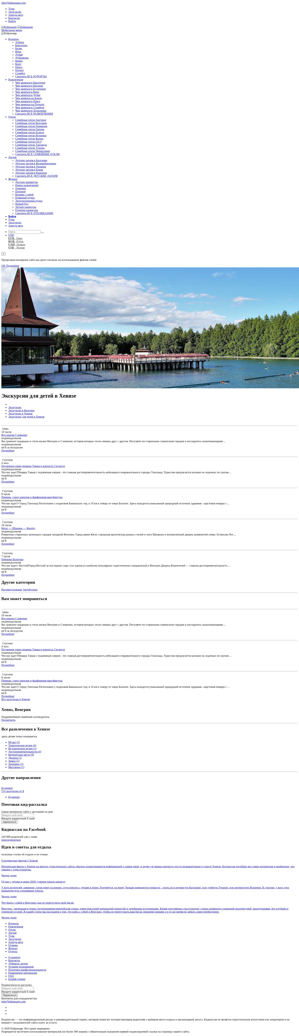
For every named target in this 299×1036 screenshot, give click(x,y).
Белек (18, 48)
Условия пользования (21, 966)
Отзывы (13, 945)
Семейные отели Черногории (32, 151)
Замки (13, 760)
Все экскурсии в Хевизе (15, 699)
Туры (11, 8)
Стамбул (20, 73)
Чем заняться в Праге (27, 101)
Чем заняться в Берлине (29, 85)
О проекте (14, 957)
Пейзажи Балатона (12, 559)
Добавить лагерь (18, 963)
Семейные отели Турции (30, 147)
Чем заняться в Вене (27, 92)
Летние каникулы (25, 207)
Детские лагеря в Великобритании (35, 163)
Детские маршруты (26, 182)
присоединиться (11, 839)
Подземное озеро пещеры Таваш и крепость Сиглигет (33, 466)
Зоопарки (15, 764)
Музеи (14, 742)
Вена (18, 51)
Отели (12, 116)
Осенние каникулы (26, 210)
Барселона (21, 45)
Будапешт (14, 797)
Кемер (18, 60)
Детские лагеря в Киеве (29, 169)
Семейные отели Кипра (29, 138)
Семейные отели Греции (29, 129)
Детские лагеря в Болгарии (31, 160)
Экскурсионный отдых (29, 200)
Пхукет (19, 70)
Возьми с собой (24, 194)
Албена (19, 42)
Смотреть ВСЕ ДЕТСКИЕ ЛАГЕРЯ (36, 175)
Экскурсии (14, 11)
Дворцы (15, 757)
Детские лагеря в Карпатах (31, 172)
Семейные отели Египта (29, 132)
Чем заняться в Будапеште (30, 88)
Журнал (12, 179)
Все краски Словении (14, 435)
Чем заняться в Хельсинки (30, 110)
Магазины (16, 767)
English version (16, 979)
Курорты (13, 39)
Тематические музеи (22, 745)
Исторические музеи (22, 748)
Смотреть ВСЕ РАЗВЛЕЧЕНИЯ (34, 113)
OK (3, 265)
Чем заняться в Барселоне (30, 82)
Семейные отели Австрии (30, 119)
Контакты (14, 18)
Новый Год (21, 203)
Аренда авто (15, 14)
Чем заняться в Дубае (27, 95)
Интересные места (21, 754)
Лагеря (12, 157)
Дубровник (22, 57)
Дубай (19, 54)
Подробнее (12, 265)
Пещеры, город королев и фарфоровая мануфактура (31, 497)
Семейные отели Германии (31, 126)
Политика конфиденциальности (27, 969)
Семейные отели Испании (30, 135)
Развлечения (15, 79)
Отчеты (12, 951)
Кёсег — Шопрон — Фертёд (18, 528)
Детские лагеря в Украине (30, 166)
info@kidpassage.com (13, 2)
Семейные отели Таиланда (31, 144)
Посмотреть (8, 720)
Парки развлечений (26, 185)
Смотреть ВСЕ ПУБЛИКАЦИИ (34, 213)
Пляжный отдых (25, 197)
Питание (20, 191)
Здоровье (20, 188)
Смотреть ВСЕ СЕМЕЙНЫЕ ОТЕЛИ (37, 154)
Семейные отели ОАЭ (28, 141)
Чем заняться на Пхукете (29, 104)
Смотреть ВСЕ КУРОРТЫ (31, 76)
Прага (18, 67)
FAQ (11, 976)
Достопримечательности (24, 751)
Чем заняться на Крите (28, 98)
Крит (18, 64)
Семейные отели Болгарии (31, 123)
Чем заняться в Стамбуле (29, 107)
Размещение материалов (22, 972)
